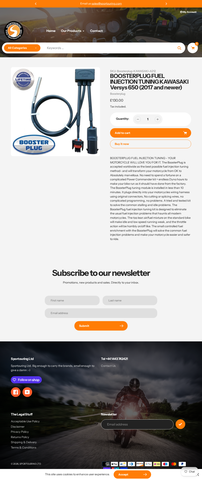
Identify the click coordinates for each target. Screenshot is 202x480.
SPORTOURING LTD (30, 463)
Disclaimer (17, 426)
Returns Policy (20, 437)
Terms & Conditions (23, 447)
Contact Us (108, 366)
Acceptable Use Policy (25, 421)
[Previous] (36, 4)
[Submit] (180, 424)
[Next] (166, 4)
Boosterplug (117, 93)
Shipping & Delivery (24, 442)
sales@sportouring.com (107, 3)
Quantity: (122, 118)
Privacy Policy (20, 432)
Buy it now (122, 144)
